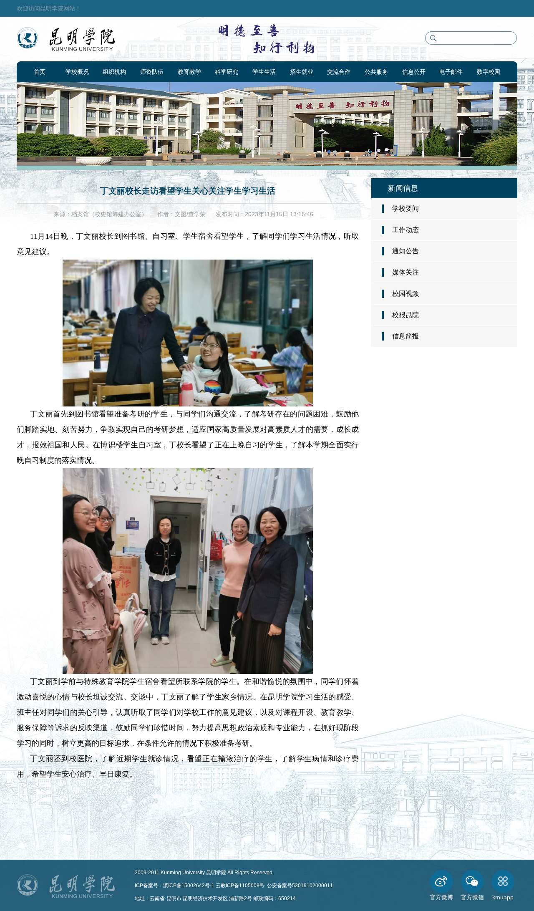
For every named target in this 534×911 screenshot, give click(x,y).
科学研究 (226, 71)
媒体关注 (405, 272)
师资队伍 (152, 71)
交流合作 (338, 71)
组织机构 (114, 71)
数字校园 (488, 71)
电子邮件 (451, 71)
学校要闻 (405, 208)
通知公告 (405, 251)
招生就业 (301, 71)
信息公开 (414, 71)
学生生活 (264, 71)
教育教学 (189, 71)
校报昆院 (405, 314)
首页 (39, 71)
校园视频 (405, 293)
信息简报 (405, 336)
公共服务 (376, 71)
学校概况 (77, 71)
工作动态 (405, 229)
